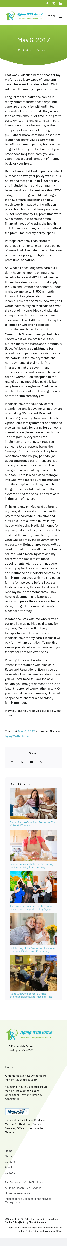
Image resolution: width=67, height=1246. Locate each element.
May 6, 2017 (26, 731)
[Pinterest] (41, 762)
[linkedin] (60, 3)
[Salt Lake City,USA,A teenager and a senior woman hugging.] (33, 915)
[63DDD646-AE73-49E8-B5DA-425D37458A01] (33, 873)
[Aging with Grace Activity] (33, 957)
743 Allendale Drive (21, 1046)
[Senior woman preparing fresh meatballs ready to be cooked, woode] (33, 831)
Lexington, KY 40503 (21, 1050)
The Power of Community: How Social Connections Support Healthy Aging (31, 907)
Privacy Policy (52, 1218)
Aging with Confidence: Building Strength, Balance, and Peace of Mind (31, 995)
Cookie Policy (12, 1222)
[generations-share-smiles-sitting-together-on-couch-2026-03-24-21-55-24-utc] (33, 789)
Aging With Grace (17, 736)
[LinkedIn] (31, 762)
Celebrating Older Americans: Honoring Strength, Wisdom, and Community (32, 949)
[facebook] (47, 3)
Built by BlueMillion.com (33, 1222)
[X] (22, 762)
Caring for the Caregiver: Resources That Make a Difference (33, 824)
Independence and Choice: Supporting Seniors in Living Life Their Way (31, 865)
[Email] (51, 762)
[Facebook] (12, 762)
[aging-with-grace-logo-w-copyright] (24, 12)
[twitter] (53, 3)
